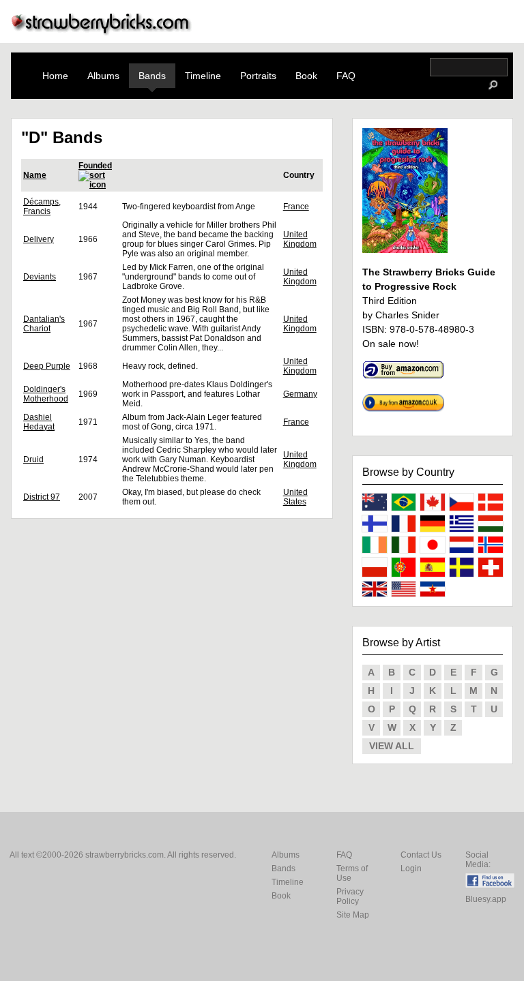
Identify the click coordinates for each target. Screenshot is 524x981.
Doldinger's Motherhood (45, 394)
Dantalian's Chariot (44, 323)
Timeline (203, 75)
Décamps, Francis (42, 206)
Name (34, 175)
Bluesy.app (485, 899)
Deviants (39, 277)
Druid (33, 459)
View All (391, 745)
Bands (152, 75)
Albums (103, 75)
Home (55, 75)
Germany (300, 394)
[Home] (101, 31)
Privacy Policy (350, 896)
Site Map (352, 915)
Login (411, 868)
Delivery (38, 239)
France (296, 206)
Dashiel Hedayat (39, 422)
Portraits (258, 75)
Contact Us (421, 855)
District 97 (41, 497)
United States (295, 497)
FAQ (345, 75)
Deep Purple (46, 366)
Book (306, 75)
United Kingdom (300, 239)
